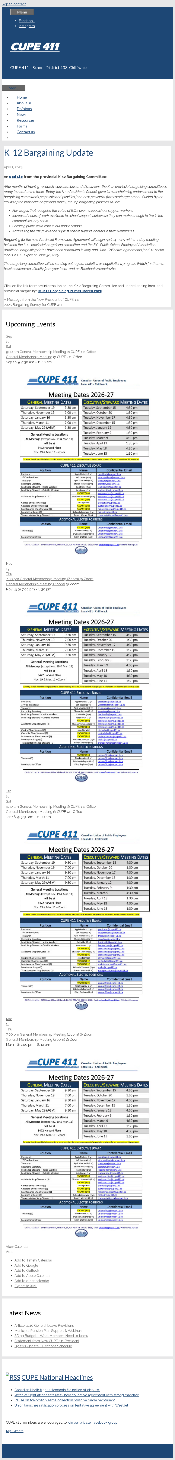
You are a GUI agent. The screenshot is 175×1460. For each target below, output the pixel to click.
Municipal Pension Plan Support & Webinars (49, 1331)
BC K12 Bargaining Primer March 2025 (70, 291)
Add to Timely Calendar (33, 1260)
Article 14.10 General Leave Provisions (44, 1326)
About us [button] (24, 103)
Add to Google (26, 1265)
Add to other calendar (32, 1281)
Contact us (26, 131)
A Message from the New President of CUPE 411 (42, 300)
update (16, 177)
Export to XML (26, 1286)
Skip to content (14, 4)
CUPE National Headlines (57, 1377)
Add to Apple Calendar (33, 1276)
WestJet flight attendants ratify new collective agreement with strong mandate (77, 1395)
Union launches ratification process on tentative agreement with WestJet (71, 1405)
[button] (9, 1252)
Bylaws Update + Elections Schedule (43, 1346)
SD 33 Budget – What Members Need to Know (51, 1336)
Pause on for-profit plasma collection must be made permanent (65, 1400)
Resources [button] (26, 120)
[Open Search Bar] (8, 82)
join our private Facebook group (93, 1422)
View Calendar (17, 1247)
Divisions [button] (24, 108)
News (21, 114)
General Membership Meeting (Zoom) (35, 584)
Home (22, 97)
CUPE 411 (35, 46)
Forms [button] (22, 126)
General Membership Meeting (29, 357)
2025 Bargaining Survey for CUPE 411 (33, 305)
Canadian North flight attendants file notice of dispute (57, 1390)
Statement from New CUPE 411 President (47, 1341)
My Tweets (14, 1431)
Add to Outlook (27, 1271)
